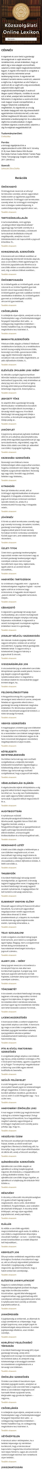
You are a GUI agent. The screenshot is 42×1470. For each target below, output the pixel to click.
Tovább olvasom (8, 212)
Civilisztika (5, 136)
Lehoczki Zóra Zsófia (10, 168)
